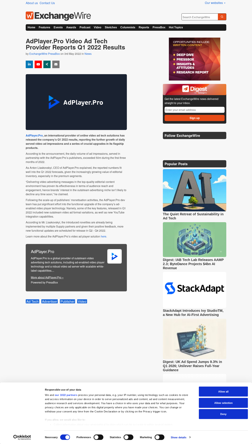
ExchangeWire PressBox (44, 54)
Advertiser (49, 301)
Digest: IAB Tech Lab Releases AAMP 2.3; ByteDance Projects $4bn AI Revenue (193, 264)
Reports (144, 27)
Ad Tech (32, 301)
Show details (178, 437)
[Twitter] (174, 144)
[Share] (29, 64)
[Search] (222, 17)
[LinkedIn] (191, 144)
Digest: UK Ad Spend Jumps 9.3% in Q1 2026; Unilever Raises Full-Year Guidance (192, 366)
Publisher (67, 301)
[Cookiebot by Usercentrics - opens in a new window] (22, 437)
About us (32, 3)
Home (31, 27)
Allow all (223, 391)
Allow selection (223, 402)
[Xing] (47, 64)
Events (58, 27)
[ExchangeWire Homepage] (58, 16)
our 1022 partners (66, 395)
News (88, 54)
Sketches (111, 27)
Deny (223, 414)
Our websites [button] (214, 3)
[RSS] (199, 144)
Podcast (85, 27)
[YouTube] (38, 64)
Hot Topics (176, 27)
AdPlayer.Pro (34, 135)
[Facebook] (182, 144)
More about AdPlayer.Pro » (47, 277)
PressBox (159, 27)
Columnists (127, 27)
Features (44, 27)
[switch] (98, 437)
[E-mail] (55, 64)
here (103, 236)
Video (97, 27)
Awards (71, 27)
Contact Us (47, 3)
